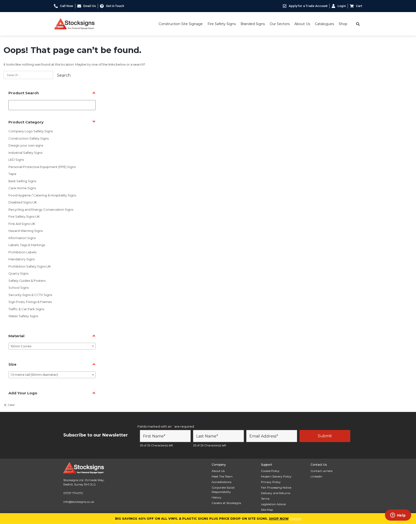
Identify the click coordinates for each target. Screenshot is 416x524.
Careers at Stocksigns (226, 503)
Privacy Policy (271, 482)
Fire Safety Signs (222, 24)
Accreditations (221, 482)
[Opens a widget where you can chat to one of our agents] (398, 516)
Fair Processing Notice (276, 487)
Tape (12, 174)
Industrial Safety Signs (25, 153)
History (216, 497)
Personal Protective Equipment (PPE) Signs (42, 167)
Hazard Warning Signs (25, 231)
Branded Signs (252, 24)
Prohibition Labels (22, 252)
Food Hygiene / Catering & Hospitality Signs (42, 195)
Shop (343, 24)
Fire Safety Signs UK (24, 216)
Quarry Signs (18, 273)
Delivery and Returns (275, 493)
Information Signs (22, 238)
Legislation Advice (273, 504)
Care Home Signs (22, 188)
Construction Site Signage (181, 24)
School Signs (18, 287)
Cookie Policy (270, 471)
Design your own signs (25, 145)
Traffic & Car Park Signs (26, 309)
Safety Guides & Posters (27, 280)
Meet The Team (222, 476)
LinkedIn (316, 476)
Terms (265, 498)
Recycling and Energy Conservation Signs (40, 209)
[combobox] (52, 346)
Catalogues (324, 24)
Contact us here (321, 471)
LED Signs (16, 159)
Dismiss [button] (295, 518)
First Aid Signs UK (21, 224)
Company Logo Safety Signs (30, 131)
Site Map (267, 509)
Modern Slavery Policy (276, 476)
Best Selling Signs (22, 181)
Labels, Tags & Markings (26, 245)
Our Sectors (280, 24)
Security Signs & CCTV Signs (30, 295)
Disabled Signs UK (22, 202)
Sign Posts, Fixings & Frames (30, 302)
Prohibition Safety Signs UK (29, 266)
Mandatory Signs (21, 259)
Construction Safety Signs (28, 138)
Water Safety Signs (23, 316)
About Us (302, 24)
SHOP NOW (279, 518)
